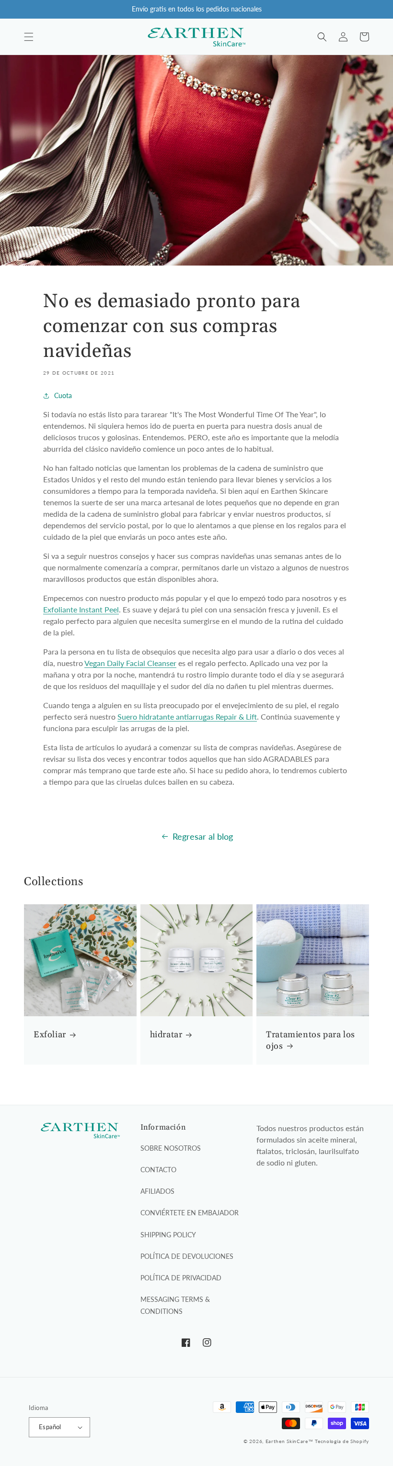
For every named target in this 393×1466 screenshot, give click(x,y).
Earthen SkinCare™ (289, 1441)
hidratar (166, 1034)
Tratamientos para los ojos (310, 1040)
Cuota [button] (63, 395)
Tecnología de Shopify (342, 1441)
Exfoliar (50, 1034)
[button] (28, 36)
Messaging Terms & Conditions (175, 1305)
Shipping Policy (168, 1235)
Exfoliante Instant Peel (81, 609)
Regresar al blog (203, 836)
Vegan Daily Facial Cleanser (130, 662)
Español (50, 1427)
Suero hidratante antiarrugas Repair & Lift (187, 716)
